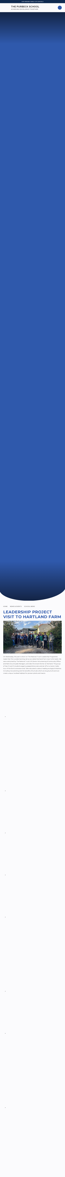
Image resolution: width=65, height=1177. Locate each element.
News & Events (16, 606)
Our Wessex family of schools (32, 1)
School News (29, 606)
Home (5, 606)
